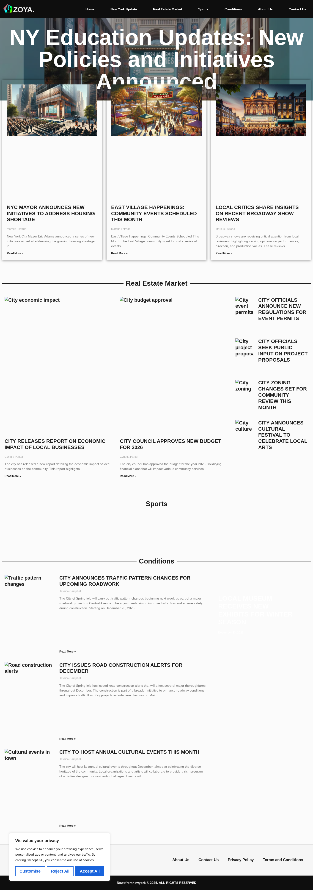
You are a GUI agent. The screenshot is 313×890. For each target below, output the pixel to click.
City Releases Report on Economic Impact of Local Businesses (55, 444)
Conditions (233, 9)
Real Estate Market (167, 9)
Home (89, 9)
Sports (203, 9)
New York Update (123, 9)
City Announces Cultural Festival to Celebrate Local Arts (282, 435)
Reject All (60, 871)
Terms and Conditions (283, 860)
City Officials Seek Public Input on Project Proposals (283, 350)
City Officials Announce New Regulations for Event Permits (282, 309)
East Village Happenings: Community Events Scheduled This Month (154, 213)
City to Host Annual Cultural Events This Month (129, 752)
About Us (265, 9)
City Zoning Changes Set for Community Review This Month (282, 395)
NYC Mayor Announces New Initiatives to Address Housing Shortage (51, 213)
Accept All (90, 871)
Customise (30, 871)
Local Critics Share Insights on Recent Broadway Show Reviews (257, 213)
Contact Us (297, 9)
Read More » (15, 253)
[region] (59, 857)
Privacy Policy (241, 860)
